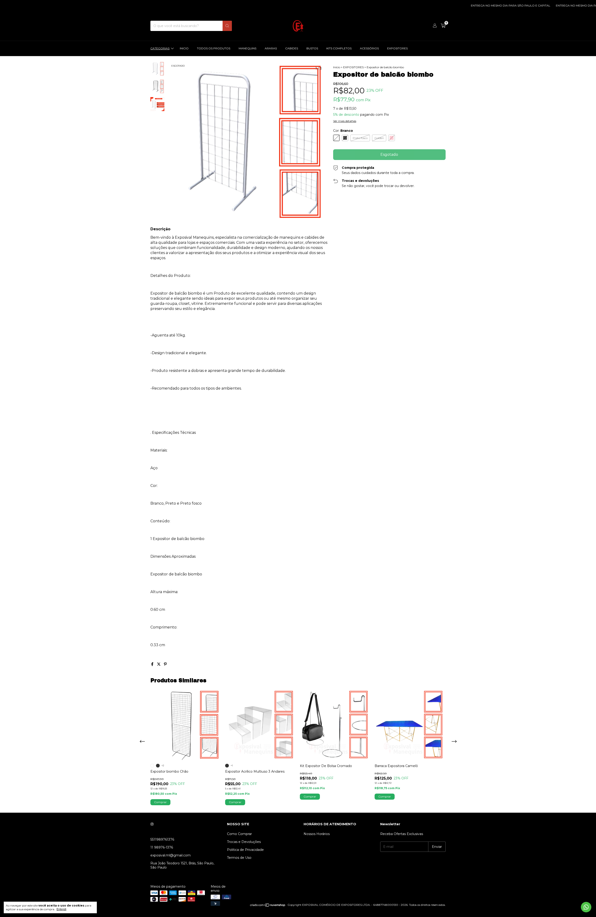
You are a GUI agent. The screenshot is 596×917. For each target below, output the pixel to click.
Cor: (343, 131)
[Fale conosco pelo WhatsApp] (586, 907)
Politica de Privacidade (245, 850)
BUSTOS (312, 48)
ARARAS (271, 48)
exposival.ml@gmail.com (170, 855)
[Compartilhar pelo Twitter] (159, 664)
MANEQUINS (247, 48)
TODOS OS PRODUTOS (213, 48)
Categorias (159, 48)
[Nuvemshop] (268, 906)
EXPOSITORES (397, 48)
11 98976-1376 (161, 847)
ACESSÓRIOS (369, 48)
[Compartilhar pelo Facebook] (152, 664)
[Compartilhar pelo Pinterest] (165, 664)
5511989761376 (162, 839)
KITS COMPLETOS (339, 48)
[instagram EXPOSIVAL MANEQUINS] (152, 824)
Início (336, 67)
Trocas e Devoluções (244, 842)
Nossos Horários (317, 834)
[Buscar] (227, 26)
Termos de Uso (239, 858)
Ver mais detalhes (344, 121)
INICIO (184, 48)
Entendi (61, 909)
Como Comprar (239, 834)
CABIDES (291, 48)
